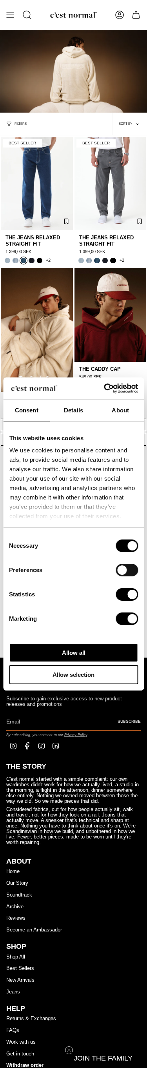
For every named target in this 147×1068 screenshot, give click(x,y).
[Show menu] (10, 15)
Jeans (13, 992)
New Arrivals (20, 980)
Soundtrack (19, 895)
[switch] (127, 570)
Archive (15, 906)
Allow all (73, 652)
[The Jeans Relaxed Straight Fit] (37, 184)
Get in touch (20, 1054)
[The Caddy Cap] (110, 315)
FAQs (12, 1030)
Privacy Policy (75, 735)
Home (13, 871)
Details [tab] (73, 410)
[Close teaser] (69, 1050)
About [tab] (120, 410)
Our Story (17, 883)
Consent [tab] (26, 410)
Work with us (21, 1042)
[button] (103, 1058)
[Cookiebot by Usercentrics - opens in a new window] (104, 388)
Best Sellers (20, 968)
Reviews (15, 918)
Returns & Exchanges (31, 1018)
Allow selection (73, 674)
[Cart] (136, 15)
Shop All (15, 957)
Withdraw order (25, 1065)
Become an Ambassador (34, 930)
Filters (21, 124)
